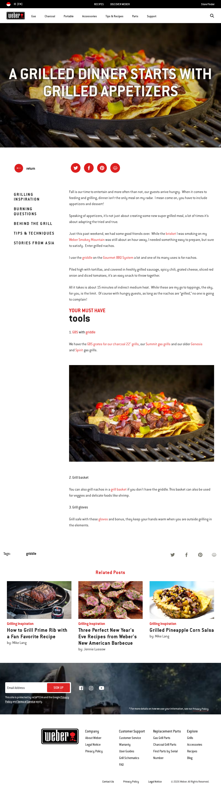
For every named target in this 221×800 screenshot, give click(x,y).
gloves (103, 519)
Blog (190, 758)
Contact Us (108, 781)
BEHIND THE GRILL (33, 223)
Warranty (125, 745)
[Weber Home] (15, 15)
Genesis (196, 344)
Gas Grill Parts (161, 738)
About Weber (93, 738)
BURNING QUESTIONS (25, 211)
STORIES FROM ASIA (34, 242)
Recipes (192, 751)
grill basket (119, 489)
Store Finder (208, 4)
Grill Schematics (129, 758)
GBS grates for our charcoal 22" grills (113, 344)
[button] (38, 15)
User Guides (126, 751)
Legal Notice (93, 745)
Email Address (16, 688)
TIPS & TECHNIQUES (34, 233)
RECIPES (99, 4)
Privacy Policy (200, 709)
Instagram (91, 688)
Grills (190, 738)
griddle (87, 258)
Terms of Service (26, 701)
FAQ (121, 765)
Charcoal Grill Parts (164, 745)
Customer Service (130, 738)
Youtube (101, 688)
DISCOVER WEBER (120, 4)
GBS (75, 332)
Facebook (81, 688)
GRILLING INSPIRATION (27, 197)
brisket (171, 234)
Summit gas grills (158, 344)
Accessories (194, 745)
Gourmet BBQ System (118, 258)
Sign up (58, 688)
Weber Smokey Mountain (87, 240)
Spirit (79, 350)
